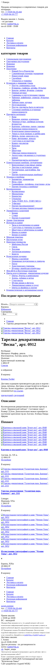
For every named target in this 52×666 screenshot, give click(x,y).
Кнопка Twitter (8, 379)
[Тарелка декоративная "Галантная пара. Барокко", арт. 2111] (26, 471)
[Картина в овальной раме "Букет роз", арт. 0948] (24, 427)
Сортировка (6, 312)
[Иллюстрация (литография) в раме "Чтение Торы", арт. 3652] (26, 517)
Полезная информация (16, 45)
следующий (18, 395)
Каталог (10, 40)
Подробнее (6, 460)
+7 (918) (13, 12)
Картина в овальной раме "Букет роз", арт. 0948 (24, 450)
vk (2, 649)
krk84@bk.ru (13, 24)
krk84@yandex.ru (39, 635)
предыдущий (7, 395)
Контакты (10, 48)
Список (4, 365)
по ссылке (18, 391)
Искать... (5, 304)
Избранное (6, 309)
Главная (10, 38)
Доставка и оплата (14, 43)
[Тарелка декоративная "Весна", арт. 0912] (20, 328)
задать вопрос (7, 606)
